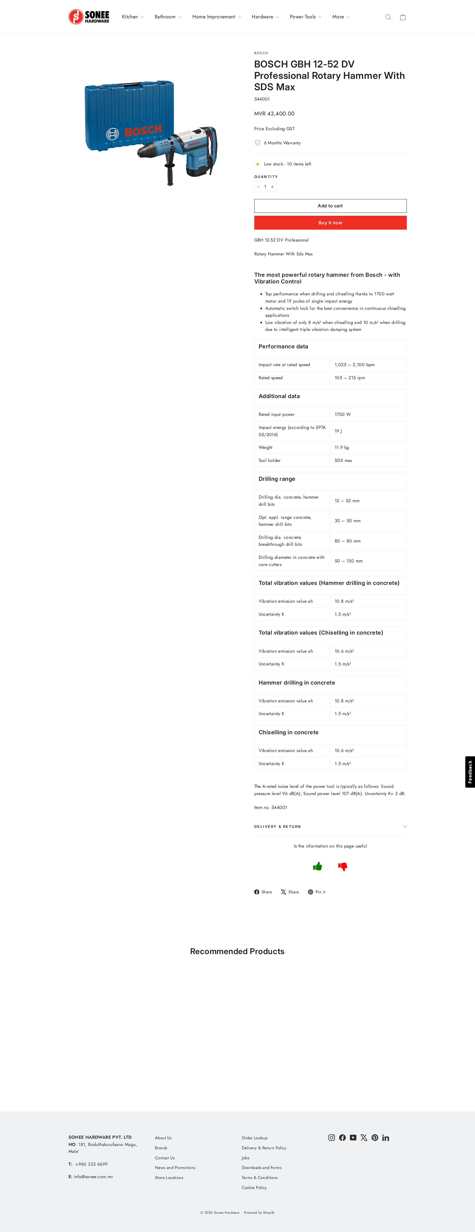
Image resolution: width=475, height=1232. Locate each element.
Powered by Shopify (259, 1212)
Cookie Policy (254, 1188)
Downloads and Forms (262, 1168)
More (339, 16)
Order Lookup (255, 1138)
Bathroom (166, 16)
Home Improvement (214, 16)
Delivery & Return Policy (264, 1148)
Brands (161, 1148)
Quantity (266, 177)
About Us (163, 1138)
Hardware (263, 16)
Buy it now (330, 222)
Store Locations (169, 1178)
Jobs (246, 1158)
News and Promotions (175, 1168)
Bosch (261, 53)
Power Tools (303, 16)
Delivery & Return (278, 826)
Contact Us (165, 1158)
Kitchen (130, 16)
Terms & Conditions (260, 1178)
